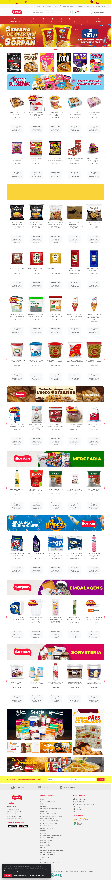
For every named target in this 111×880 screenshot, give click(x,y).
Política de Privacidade (14, 811)
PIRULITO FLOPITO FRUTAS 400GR (36, 159)
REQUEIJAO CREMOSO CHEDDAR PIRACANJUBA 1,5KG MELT (94, 317)
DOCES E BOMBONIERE (48, 814)
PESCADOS (44, 848)
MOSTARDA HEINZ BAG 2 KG (55, 269)
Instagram (78, 807)
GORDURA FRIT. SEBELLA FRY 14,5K (55, 315)
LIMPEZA (43, 833)
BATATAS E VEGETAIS (47, 801)
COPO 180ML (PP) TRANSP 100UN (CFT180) (36, 619)
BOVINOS (43, 806)
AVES (42, 799)
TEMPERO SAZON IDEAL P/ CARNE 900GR (75, 361)
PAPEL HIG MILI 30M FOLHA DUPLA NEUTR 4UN (74, 555)
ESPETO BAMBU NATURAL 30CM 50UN (74, 618)
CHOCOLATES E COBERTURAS (50, 809)
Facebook (78, 809)
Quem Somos (11, 807)
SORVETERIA (44, 857)
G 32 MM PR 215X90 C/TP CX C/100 (75, 425)
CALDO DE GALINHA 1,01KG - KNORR (55, 490)
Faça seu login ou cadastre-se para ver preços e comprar (17, 129)
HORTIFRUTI (44, 826)
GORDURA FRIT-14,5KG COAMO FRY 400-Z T (36, 315)
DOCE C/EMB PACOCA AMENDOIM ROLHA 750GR (55, 114)
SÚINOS (42, 860)
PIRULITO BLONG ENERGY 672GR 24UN (55, 159)
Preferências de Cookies (37, 875)
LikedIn (78, 812)
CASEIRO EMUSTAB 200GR (17, 683)
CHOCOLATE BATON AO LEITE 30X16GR (75, 159)
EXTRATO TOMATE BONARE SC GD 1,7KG (36, 490)
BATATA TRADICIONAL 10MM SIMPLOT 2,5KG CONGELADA (55, 224)
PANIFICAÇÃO (45, 845)
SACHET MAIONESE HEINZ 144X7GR (94, 269)
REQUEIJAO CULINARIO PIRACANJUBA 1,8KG (74, 315)
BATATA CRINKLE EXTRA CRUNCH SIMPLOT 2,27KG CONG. (75, 224)
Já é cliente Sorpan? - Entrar (48, 6)
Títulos (45, 787)
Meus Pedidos (21, 787)
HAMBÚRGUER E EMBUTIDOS (50, 821)
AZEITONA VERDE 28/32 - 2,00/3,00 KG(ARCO (94, 361)
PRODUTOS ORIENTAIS (48, 852)
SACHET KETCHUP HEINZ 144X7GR (75, 269)
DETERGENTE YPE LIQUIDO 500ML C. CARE (94, 555)
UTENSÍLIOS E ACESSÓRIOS (49, 862)
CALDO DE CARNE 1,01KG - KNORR (94, 490)
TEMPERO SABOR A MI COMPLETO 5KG (36, 361)
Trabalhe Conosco (13, 809)
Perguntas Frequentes (14, 819)
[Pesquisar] (71, 12)
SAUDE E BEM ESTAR (47, 855)
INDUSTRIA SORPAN (47, 828)
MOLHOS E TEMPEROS (48, 838)
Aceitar (8, 875)
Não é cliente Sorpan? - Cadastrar (73, 6)
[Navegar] (3, 36)
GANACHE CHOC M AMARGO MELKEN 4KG (55, 425)
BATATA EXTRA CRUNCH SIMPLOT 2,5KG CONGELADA (17, 224)
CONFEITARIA (45, 811)
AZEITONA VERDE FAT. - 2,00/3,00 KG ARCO (55, 361)
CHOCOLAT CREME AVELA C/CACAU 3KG (75, 683)
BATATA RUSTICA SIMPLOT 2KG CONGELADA (94, 224)
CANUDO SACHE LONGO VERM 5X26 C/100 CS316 (55, 619)
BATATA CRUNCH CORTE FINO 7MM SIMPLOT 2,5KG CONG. (36, 224)
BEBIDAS (43, 804)
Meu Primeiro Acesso (14, 816)
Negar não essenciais (20, 875)
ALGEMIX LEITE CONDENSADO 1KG (36, 683)
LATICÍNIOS (44, 831)
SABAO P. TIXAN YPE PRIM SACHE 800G (17, 554)
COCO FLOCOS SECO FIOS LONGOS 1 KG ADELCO (36, 426)
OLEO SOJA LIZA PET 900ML (17, 490)
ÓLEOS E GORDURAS (47, 840)
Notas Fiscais (69, 787)
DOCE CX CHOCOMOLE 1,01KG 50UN (17, 113)
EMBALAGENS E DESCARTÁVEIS (51, 816)
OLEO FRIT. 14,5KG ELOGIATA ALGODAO (17, 315)
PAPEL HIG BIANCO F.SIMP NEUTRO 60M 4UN (56, 555)
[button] (51, 49)
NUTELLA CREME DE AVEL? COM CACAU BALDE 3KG (36, 114)
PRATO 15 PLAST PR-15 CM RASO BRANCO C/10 (94, 618)
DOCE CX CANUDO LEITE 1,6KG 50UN (74, 113)
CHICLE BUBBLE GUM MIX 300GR (17, 159)
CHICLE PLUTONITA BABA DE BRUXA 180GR (94, 160)
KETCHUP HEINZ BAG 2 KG (36, 269)
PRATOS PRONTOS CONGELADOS (51, 850)
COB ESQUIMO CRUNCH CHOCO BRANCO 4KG (94, 683)
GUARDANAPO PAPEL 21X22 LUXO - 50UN (17, 618)
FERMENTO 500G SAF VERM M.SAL (94, 425)
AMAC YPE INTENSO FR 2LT (36, 554)
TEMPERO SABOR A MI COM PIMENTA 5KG (17, 361)
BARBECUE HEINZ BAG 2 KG (17, 269)
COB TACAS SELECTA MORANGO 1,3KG (55, 683)
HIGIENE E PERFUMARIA (48, 823)
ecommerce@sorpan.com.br (84, 804)
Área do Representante (97, 6)
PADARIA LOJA (45, 843)
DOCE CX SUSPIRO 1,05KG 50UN (94, 113)
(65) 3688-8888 (78, 802)
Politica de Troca (12, 814)
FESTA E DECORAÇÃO (47, 818)
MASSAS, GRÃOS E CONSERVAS (51, 835)
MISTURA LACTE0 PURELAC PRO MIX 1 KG (75, 490)
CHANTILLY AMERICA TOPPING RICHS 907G (17, 425)
